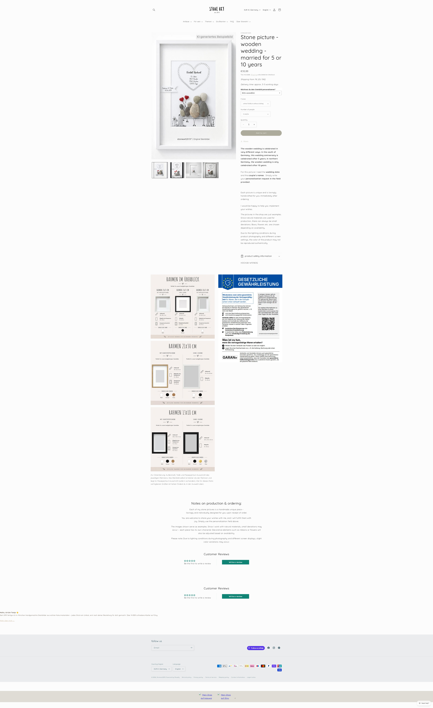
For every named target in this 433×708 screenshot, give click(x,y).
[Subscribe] (191, 647)
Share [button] (245, 141)
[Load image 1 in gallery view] (160, 170)
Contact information (238, 677)
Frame (243, 99)
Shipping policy (224, 677)
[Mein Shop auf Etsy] (225, 696)
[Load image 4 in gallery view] (211, 170)
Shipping (254, 75)
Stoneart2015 (161, 677)
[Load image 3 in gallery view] (194, 170)
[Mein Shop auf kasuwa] (206, 696)
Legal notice (251, 677)
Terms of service (211, 677)
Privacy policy (198, 677)
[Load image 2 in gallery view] (177, 170)
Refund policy (186, 677)
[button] (154, 9)
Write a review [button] (235, 562)
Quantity (244, 120)
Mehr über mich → (7, 621)
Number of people (248, 109)
